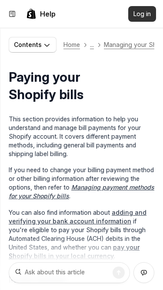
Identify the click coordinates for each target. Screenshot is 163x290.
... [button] (92, 44)
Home (71, 44)
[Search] (119, 273)
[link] (41, 14)
